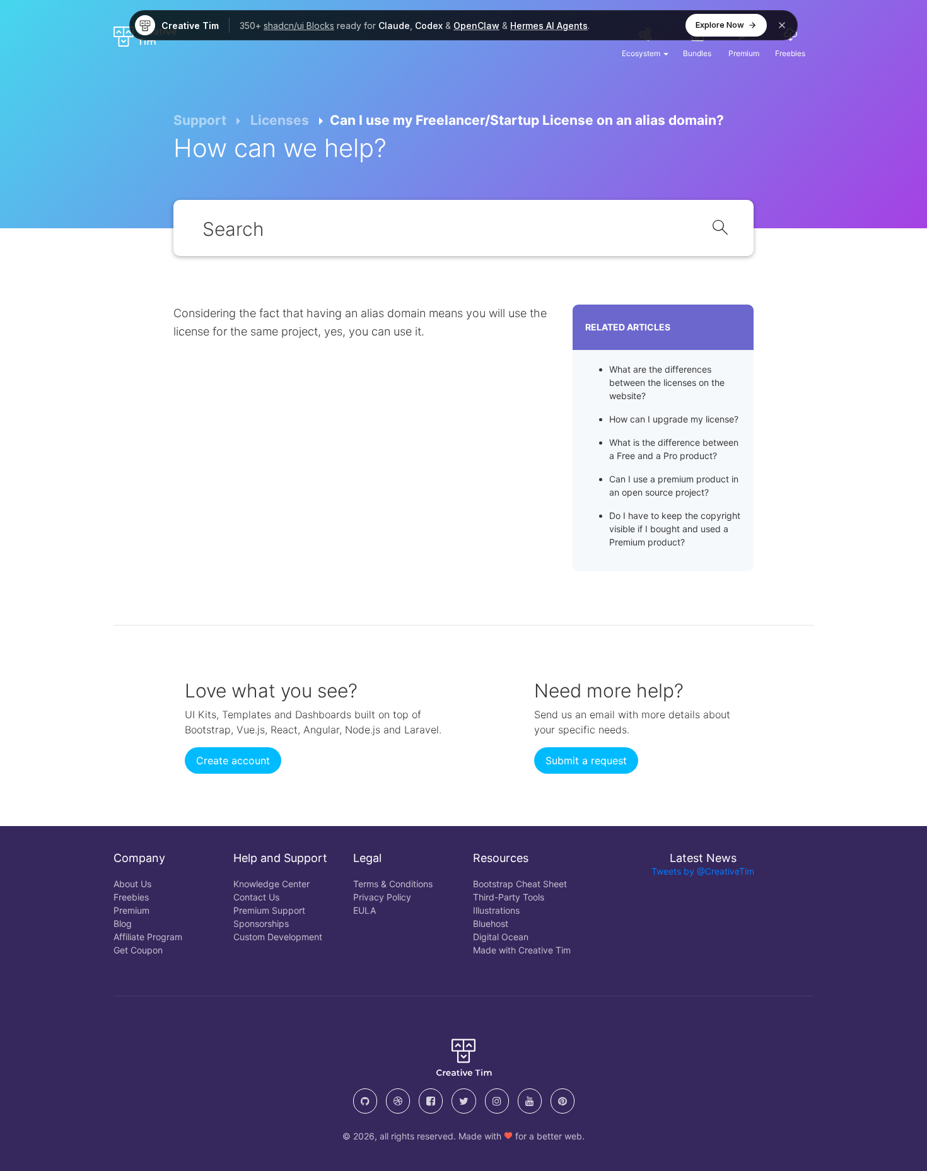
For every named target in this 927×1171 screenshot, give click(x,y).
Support (199, 120)
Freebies (131, 897)
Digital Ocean (500, 936)
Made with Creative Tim (522, 950)
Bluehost (490, 923)
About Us (132, 883)
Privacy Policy (382, 897)
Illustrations (496, 910)
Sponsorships (261, 923)
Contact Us (256, 897)
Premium (131, 910)
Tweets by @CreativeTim (702, 871)
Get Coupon (138, 950)
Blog (123, 923)
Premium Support (269, 910)
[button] (645, 42)
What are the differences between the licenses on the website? (667, 382)
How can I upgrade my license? (673, 419)
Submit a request (586, 760)
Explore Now (720, 25)
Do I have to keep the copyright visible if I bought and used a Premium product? (674, 528)
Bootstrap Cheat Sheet (520, 883)
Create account (233, 760)
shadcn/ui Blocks (299, 25)
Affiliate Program (148, 936)
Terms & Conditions (393, 883)
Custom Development (277, 936)
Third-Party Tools (508, 897)
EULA (364, 910)
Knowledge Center (271, 883)
